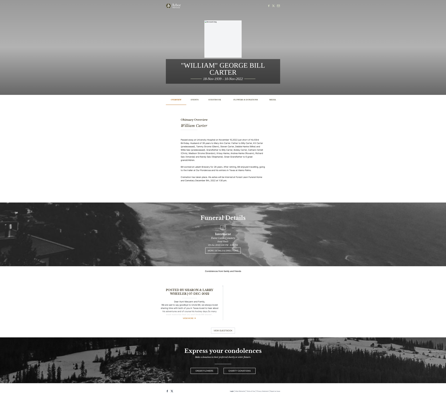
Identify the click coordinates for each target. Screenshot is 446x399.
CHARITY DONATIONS (239, 371)
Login (232, 391)
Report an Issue (275, 391)
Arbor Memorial (240, 391)
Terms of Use (251, 391)
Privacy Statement (263, 391)
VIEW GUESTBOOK (223, 330)
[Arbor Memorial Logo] (173, 5)
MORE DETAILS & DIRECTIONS (223, 250)
